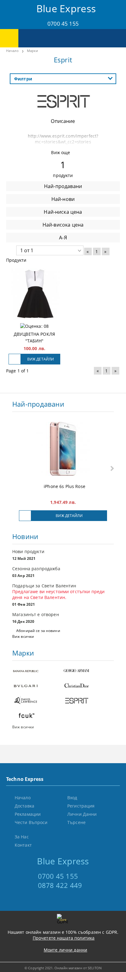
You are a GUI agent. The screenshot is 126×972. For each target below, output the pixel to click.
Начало (12, 50)
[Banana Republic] (37, 671)
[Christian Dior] (88, 686)
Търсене (76, 822)
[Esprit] (63, 112)
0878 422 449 (60, 885)
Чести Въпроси (31, 822)
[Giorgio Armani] (88, 671)
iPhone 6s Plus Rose (64, 486)
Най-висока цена (63, 224)
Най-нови (63, 199)
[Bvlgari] (37, 686)
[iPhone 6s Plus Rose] (63, 449)
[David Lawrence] (37, 701)
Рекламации (28, 814)
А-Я (63, 237)
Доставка (24, 806)
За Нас (22, 837)
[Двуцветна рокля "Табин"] (34, 294)
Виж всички (23, 636)
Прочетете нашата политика (64, 938)
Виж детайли (40, 359)
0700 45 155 (63, 23)
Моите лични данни (65, 950)
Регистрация (81, 806)
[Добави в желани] (15, 359)
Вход (72, 797)
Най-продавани (63, 186)
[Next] (111, 468)
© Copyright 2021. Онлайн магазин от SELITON (63, 968)
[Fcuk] (37, 716)
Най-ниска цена (63, 212)
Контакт (23, 845)
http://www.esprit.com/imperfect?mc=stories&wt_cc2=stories (63, 139)
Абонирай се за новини (38, 630)
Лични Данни (82, 814)
